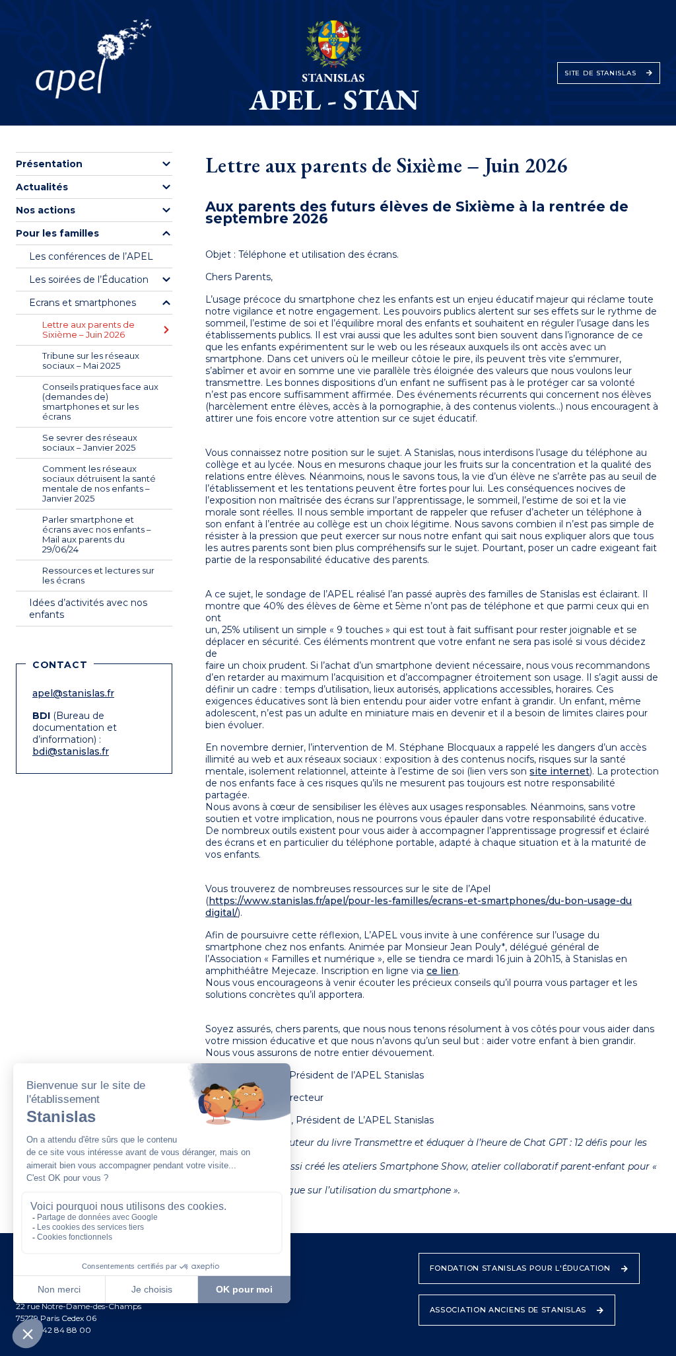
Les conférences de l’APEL (91, 256)
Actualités (42, 187)
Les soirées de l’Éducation (89, 279)
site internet (559, 771)
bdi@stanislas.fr (70, 751)
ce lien (442, 971)
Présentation (49, 164)
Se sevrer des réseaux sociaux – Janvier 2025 (89, 442)
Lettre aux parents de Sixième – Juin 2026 (88, 329)
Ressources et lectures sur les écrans (98, 575)
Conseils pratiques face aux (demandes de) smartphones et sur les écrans (100, 401)
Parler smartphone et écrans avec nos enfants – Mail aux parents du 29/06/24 (96, 534)
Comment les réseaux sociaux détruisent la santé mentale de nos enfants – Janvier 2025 (99, 483)
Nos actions (45, 210)
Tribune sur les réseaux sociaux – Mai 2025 (90, 360)
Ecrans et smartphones (82, 303)
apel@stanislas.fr (73, 693)
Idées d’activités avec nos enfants (88, 609)
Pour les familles (57, 233)
